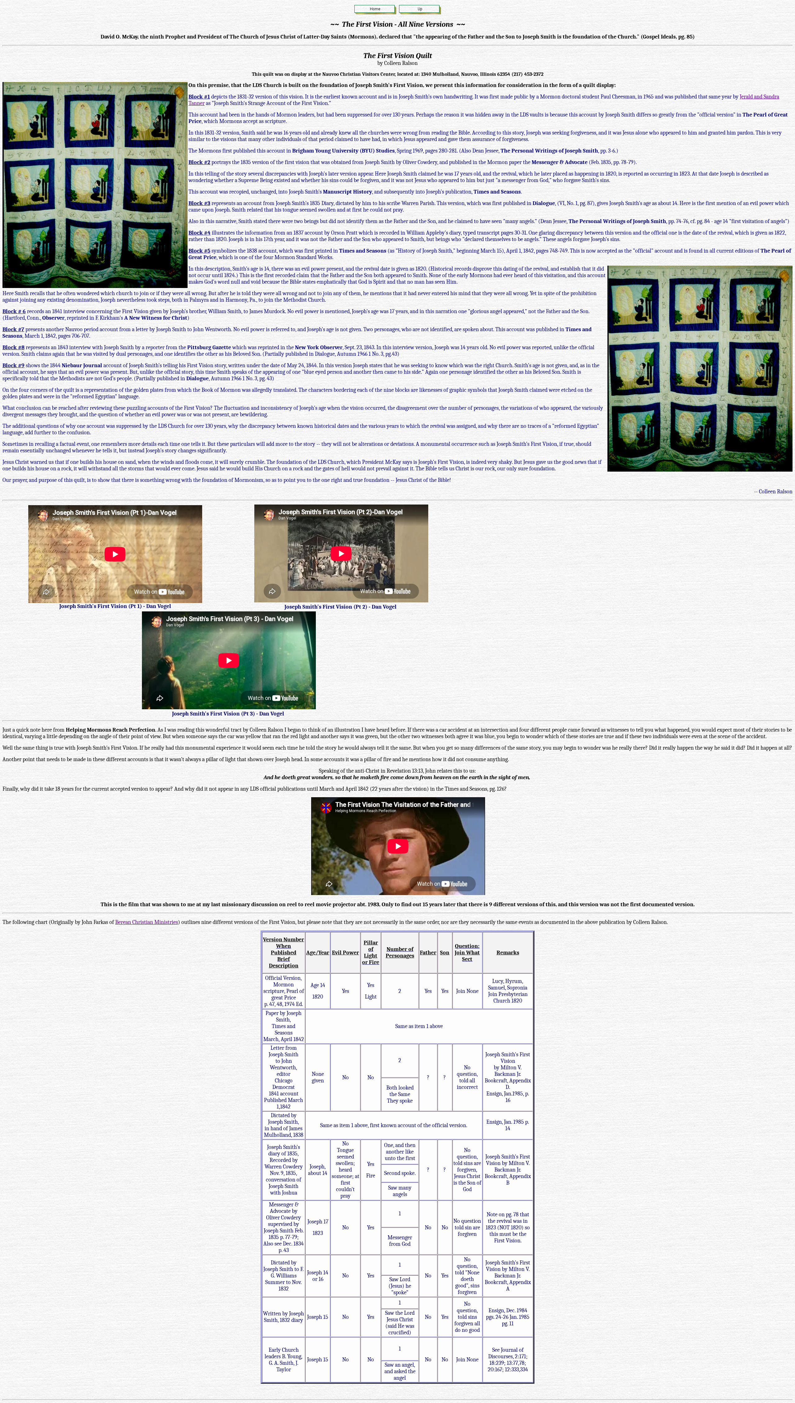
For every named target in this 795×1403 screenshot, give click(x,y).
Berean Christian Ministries (146, 922)
